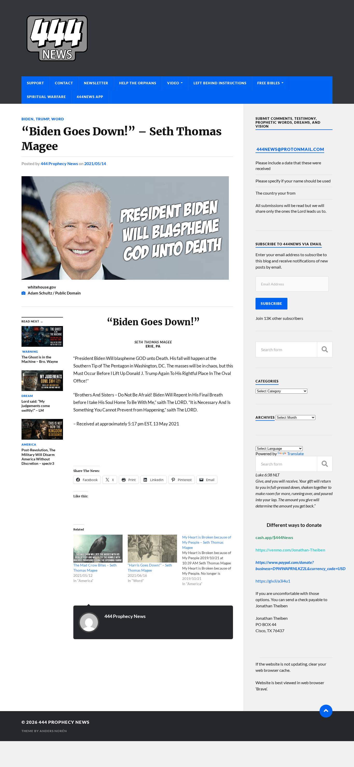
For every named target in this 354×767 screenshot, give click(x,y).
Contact (64, 83)
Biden (28, 119)
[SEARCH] (324, 349)
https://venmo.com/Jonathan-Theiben (290, 549)
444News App (90, 97)
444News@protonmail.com (290, 149)
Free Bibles (268, 83)
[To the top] (326, 711)
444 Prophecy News (59, 163)
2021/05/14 (95, 163)
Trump (42, 119)
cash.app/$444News (274, 537)
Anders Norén (53, 731)
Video (173, 83)
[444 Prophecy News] (177, 38)
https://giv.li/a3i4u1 (273, 580)
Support (35, 83)
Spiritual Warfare (46, 97)
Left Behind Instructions (220, 83)
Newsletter (96, 83)
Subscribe (271, 303)
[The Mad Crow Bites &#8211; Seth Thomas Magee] (98, 549)
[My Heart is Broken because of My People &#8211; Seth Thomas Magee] (209, 560)
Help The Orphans (137, 83)
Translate (295, 453)
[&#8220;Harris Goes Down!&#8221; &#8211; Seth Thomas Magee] (152, 549)
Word (57, 119)
